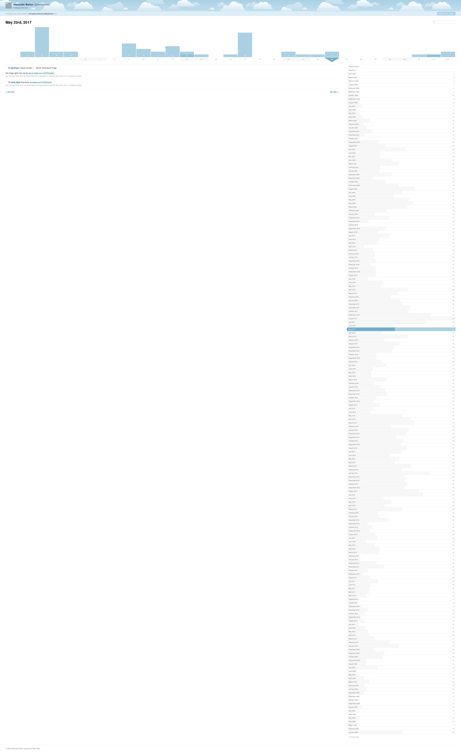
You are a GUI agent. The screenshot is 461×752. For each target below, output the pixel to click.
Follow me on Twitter (446, 13)
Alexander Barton (17, 748)
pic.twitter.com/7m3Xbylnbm (41, 82)
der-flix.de (27, 73)
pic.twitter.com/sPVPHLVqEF (42, 73)
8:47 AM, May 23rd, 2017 (14, 76)
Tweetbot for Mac (75, 76)
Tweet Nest (36, 748)
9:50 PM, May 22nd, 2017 (14, 85)
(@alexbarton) (31, 4)
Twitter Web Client (32, 76)
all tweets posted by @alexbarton (41, 13)
